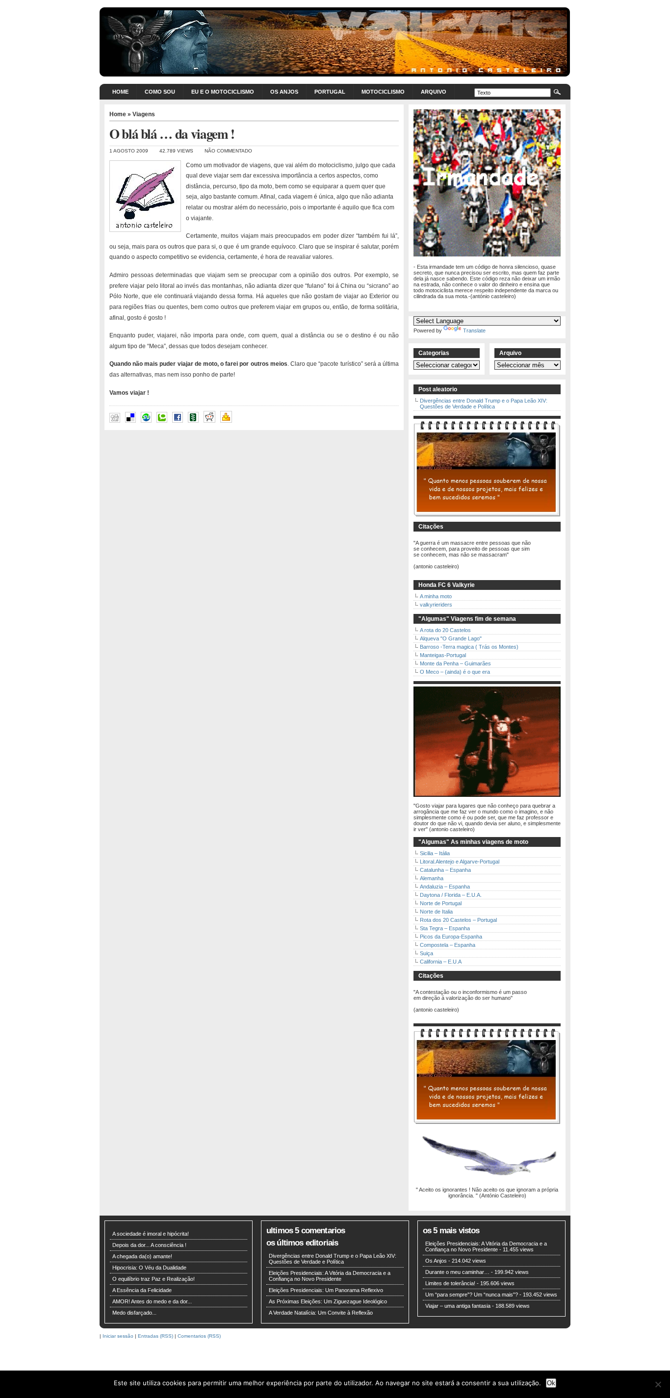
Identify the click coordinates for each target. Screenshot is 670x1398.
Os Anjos (284, 92)
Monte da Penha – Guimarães (455, 663)
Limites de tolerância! (450, 1283)
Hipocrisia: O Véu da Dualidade (149, 1268)
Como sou (160, 92)
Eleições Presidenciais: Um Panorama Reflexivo (326, 1290)
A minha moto (436, 596)
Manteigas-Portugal (443, 655)
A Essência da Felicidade (142, 1290)
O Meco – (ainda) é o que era (455, 672)
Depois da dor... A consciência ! (149, 1245)
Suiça (426, 953)
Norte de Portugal (441, 903)
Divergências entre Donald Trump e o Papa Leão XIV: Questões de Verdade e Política (483, 403)
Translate (474, 330)
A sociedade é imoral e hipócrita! (150, 1234)
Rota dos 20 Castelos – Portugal (458, 920)
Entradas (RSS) (155, 1336)
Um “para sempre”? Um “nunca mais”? (471, 1294)
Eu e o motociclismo (222, 92)
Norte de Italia (436, 912)
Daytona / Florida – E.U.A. (451, 895)
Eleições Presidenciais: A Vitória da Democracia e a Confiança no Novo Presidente (329, 1276)
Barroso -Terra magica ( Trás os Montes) (469, 647)
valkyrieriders (436, 605)
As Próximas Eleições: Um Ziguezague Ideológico (328, 1301)
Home (120, 92)
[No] (658, 1384)
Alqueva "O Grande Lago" (451, 638)
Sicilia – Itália (435, 853)
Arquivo (433, 92)
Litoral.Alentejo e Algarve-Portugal (459, 861)
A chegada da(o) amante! (142, 1256)
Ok (551, 1383)
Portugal (329, 92)
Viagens (143, 114)
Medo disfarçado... (134, 1313)
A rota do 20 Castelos (445, 630)
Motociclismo (383, 92)
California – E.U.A (441, 962)
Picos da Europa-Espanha (451, 937)
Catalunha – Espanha (445, 870)
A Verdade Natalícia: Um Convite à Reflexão (321, 1313)
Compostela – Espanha (447, 945)
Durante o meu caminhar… (457, 1272)
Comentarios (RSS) (199, 1336)
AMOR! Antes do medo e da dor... (152, 1301)
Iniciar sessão (118, 1336)
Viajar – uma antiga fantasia (457, 1306)
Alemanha (431, 878)
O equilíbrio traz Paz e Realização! (153, 1279)
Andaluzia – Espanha (445, 887)
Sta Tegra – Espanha (445, 928)
